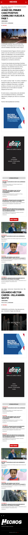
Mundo (5, 6)
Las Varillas (5, 199)
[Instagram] (3, 515)
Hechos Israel (10, 6)
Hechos (5, 25)
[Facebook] (1, 515)
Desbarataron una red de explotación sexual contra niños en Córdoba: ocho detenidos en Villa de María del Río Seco (13, 209)
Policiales (4, 189)
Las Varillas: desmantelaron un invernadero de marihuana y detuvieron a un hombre (13, 201)
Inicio (2, 6)
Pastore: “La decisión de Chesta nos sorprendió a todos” (13, 182)
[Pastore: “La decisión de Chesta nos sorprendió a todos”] (14, 227)
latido (18, 532)
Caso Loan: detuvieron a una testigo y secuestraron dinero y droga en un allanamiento (11, 191)
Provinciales (5, 180)
